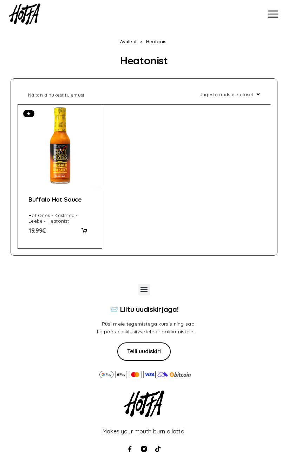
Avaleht (128, 41)
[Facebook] (130, 449)
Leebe (35, 221)
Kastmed (64, 215)
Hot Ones (39, 215)
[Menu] (273, 14)
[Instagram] (144, 449)
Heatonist (58, 221)
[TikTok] (158, 449)
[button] (84, 231)
